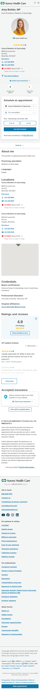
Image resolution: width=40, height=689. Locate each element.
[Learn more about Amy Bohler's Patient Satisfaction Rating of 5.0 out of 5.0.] (5, 351)
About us (5, 611)
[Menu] (38, 2)
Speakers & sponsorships (12, 634)
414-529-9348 (9, 232)
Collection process (9, 553)
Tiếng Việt (16, 668)
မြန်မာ (13, 661)
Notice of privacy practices (19, 680)
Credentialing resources (11, 583)
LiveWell (5, 525)
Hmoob (17, 663)
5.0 (11, 351)
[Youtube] (3, 515)
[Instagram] (12, 515)
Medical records (8, 557)
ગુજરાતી (34, 661)
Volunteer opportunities (11, 623)
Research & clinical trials (12, 586)
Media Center (7, 615)
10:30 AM (11, 123)
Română (12, 666)
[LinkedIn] (17, 515)
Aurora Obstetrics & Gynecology (13, 48)
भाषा (13, 663)
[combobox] (20, 112)
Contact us (6, 498)
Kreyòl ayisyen (6, 663)
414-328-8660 (9, 65)
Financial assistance (10, 549)
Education (6, 579)
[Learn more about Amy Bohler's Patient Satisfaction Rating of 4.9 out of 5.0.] (18, 45)
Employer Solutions (9, 597)
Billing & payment (9, 537)
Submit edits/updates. (27, 467)
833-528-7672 (28, 135)
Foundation (6, 619)
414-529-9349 (9, 229)
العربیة (9, 661)
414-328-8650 (9, 62)
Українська (5, 668)
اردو (11, 668)
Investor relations (9, 601)
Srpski (25, 666)
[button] (20, 106)
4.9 (23, 45)
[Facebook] (8, 515)
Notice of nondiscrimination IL (25, 682)
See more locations (11, 76)
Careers (5, 575)
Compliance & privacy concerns (14, 502)
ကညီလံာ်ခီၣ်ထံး (25, 663)
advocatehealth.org (9, 510)
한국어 (31, 663)
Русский (19, 666)
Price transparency (9, 541)
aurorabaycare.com (9, 506)
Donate (4, 626)
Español (4, 661)
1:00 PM (28, 123)
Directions (5, 59)
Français (27, 661)
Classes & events (8, 533)
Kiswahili (31, 666)
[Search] (35, 2)
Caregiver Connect (9, 567)
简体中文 (18, 661)
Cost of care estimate (10, 545)
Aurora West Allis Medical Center (13, 307)
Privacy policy (6, 680)
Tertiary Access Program (12, 571)
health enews (7, 529)
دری (23, 661)
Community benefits (10, 630)
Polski (7, 666)
